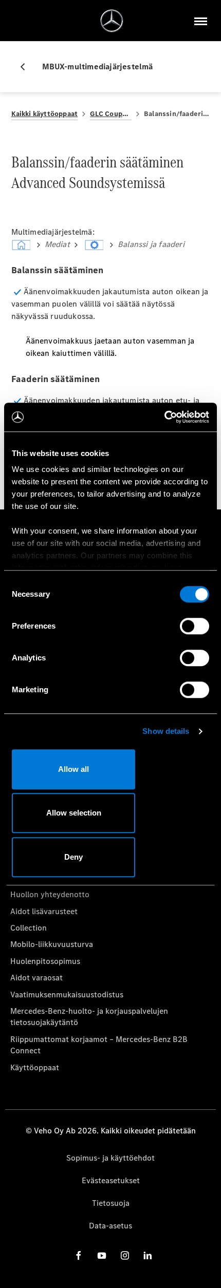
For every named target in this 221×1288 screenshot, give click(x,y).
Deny (73, 857)
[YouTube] (102, 1254)
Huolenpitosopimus (45, 961)
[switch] (194, 626)
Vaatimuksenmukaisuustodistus (66, 994)
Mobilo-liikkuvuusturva (51, 944)
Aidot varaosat (36, 977)
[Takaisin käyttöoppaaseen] (26, 66)
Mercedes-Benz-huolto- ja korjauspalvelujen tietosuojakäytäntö (89, 1017)
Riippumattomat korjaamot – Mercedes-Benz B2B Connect (99, 1045)
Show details (165, 731)
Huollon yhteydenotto (49, 894)
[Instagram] (125, 1254)
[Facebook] (78, 1254)
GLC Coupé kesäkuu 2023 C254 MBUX (111, 114)
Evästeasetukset (111, 1180)
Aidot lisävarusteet (44, 911)
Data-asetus (110, 1225)
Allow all (73, 769)
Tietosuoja (111, 1203)
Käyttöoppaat (34, 1067)
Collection (28, 927)
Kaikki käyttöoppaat (44, 114)
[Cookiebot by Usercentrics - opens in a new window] (164, 417)
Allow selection (73, 812)
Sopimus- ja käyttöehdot (110, 1157)
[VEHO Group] (111, 20)
